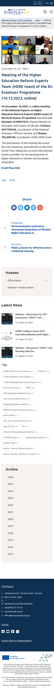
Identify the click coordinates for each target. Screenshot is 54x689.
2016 (10, 547)
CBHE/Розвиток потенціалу (18, 371)
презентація (10, 443)
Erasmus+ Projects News (21, 287)
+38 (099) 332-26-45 (13, 607)
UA (47, 3)
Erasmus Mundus (12, 388)
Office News (14, 280)
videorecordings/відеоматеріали (20, 432)
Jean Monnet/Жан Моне (16, 399)
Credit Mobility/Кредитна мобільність (22, 382)
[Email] (40, 207)
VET (25, 426)
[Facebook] (14, 207)
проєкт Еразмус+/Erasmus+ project (21, 454)
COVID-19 (43, 371)
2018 (10, 533)
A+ (40, 3)
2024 (10, 491)
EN (51, 3)
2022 (10, 505)
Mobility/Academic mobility (17, 404)
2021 (10, 512)
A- (36, 3)
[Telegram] (33, 207)
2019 (10, 526)
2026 (10, 477)
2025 (10, 484)
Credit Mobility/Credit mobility (18, 377)
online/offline (10, 415)
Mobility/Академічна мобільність (20, 410)
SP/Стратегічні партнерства (17, 421)
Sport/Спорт (10, 426)
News (25, 68)
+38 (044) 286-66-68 (13, 611)
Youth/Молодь (12, 437)
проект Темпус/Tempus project (19, 448)
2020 (10, 519)
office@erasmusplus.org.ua (17, 615)
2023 (10, 498)
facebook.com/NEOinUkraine (19, 603)
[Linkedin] (27, 207)
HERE (12, 180)
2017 (10, 540)
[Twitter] (20, 207)
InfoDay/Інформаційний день (19, 393)
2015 (10, 554)
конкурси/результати (37, 437)
